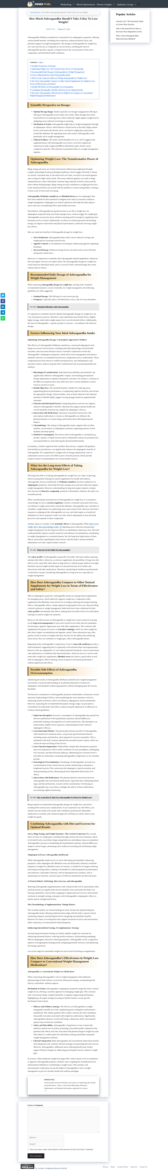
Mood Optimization (86, 4)
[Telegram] (3, 312)
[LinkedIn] (3, 306)
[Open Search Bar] (139, 4)
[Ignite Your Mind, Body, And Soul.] (39, 4)
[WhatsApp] (3, 318)
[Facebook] (3, 301)
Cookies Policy (122, 1167)
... (45, 1090)
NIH (52, 397)
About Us (133, 1167)
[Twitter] (3, 295)
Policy (113, 1167)
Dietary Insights (104, 4)
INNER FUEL (50, 29)
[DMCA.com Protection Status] (27, 1168)
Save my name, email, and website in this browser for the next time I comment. (61, 1149)
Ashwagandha (35, 12)
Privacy (105, 1167)
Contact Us (143, 1167)
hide (40, 62)
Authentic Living (125, 4)
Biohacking (66, 4)
